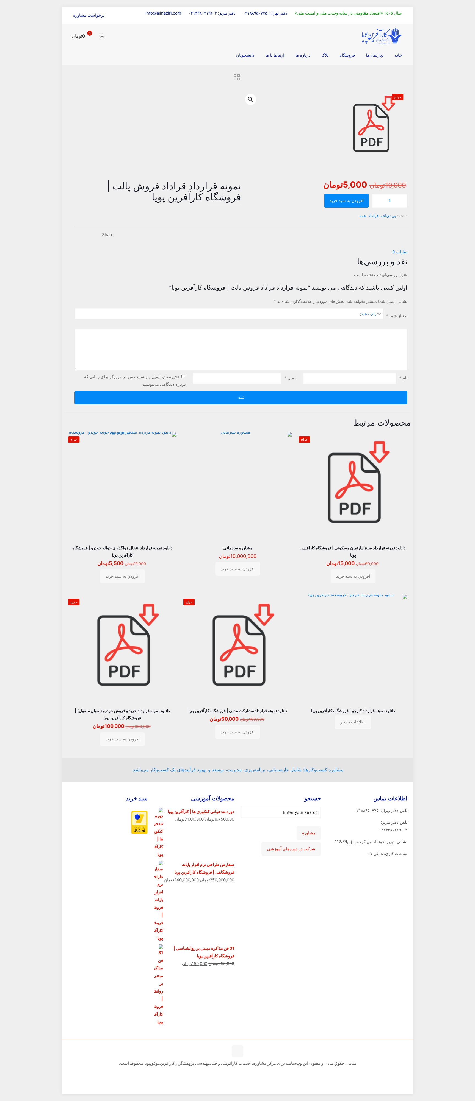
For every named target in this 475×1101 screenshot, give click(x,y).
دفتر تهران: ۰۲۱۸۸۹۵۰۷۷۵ (265, 13)
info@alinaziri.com (163, 13)
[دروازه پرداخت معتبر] (139, 832)
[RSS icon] (237, 1073)
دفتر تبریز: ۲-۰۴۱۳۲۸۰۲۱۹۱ (212, 13)
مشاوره (308, 833)
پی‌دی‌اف (388, 215)
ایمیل (290, 378)
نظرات (399, 252)
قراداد (373, 215)
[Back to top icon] (237, 1051)
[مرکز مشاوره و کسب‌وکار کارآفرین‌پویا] (382, 36)
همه (362, 215)
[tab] (240, 252)
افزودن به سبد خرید (346, 201)
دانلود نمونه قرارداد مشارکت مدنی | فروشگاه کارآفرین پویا (237, 710)
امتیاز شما (396, 315)
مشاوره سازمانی (237, 547)
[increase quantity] (401, 200)
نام (403, 378)
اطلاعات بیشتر (353, 722)
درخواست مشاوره (89, 15)
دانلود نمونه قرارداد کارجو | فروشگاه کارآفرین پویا (353, 710)
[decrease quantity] (378, 200)
